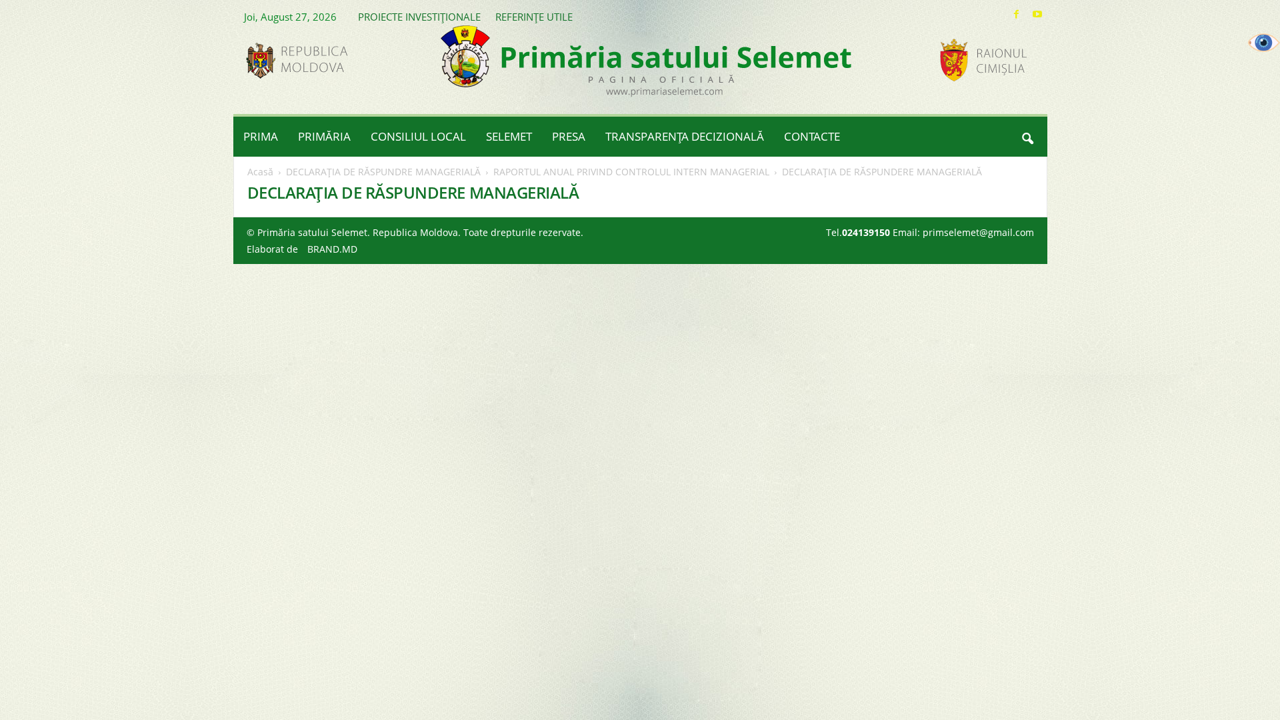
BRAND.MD (332, 249)
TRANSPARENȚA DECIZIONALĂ (684, 136)
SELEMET (509, 136)
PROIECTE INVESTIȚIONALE (419, 16)
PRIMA (260, 136)
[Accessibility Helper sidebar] (1264, 43)
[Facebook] (1017, 14)
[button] (1027, 136)
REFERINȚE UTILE (534, 16)
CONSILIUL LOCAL (418, 136)
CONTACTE (812, 136)
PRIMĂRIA (324, 136)
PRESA (568, 136)
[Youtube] (1037, 14)
